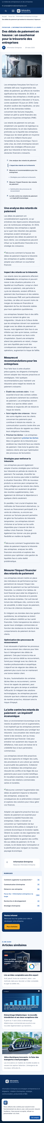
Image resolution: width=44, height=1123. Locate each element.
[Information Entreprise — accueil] (29, 11)
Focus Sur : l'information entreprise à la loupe (23, 16)
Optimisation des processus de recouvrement (21, 190)
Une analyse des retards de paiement (22, 160)
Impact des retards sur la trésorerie (22, 165)
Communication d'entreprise (21, 884)
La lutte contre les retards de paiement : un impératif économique (23, 197)
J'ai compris (35, 1117)
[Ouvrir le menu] (13, 10)
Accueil (4, 16)
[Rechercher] (5, 11)
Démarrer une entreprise (21, 889)
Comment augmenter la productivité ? (21, 880)
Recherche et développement (21, 901)
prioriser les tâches (30, 438)
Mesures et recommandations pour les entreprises (23, 171)
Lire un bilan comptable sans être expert (21, 975)
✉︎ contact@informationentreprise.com (14, 6)
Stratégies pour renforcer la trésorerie (23, 177)
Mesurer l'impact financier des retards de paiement (23, 183)
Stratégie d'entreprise (21, 906)
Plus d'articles (12, 927)
